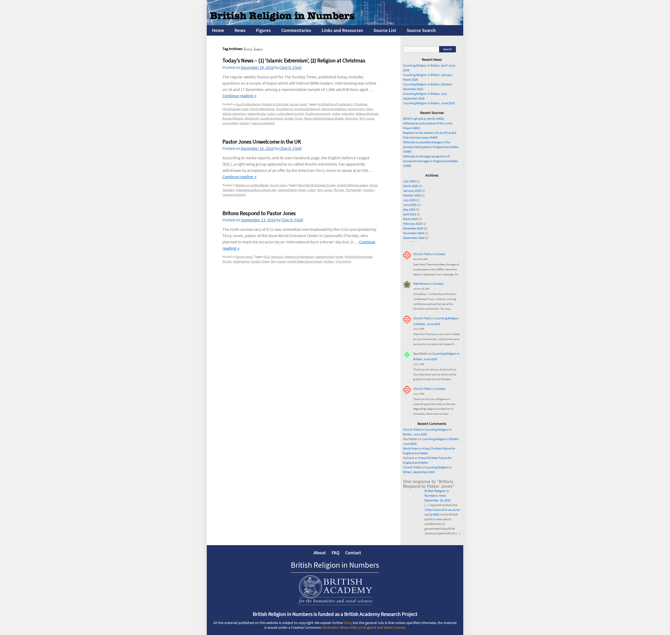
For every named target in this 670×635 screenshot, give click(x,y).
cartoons (277, 257)
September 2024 (414, 238)
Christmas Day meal (235, 109)
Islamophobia (256, 114)
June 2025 (410, 205)
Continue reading (239, 95)
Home (218, 30)
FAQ (335, 553)
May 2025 (409, 209)
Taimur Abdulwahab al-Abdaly (324, 118)
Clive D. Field (290, 67)
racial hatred (241, 261)
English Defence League (352, 185)
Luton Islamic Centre (290, 114)
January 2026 (412, 191)
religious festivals (366, 114)
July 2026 (409, 181)
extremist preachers (334, 109)
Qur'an (227, 261)
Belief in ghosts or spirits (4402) (423, 119)
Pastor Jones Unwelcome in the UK (261, 141)
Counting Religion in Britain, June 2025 (429, 103)
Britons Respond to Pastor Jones (259, 213)
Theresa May (353, 190)
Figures (263, 30)
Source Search (421, 30)
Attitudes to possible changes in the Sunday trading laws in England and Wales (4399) (431, 147)
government (356, 109)
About (320, 553)
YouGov (244, 123)
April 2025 (409, 214)
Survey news (298, 104)
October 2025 (412, 195)
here (347, 622)
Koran (302, 190)
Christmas (360, 104)
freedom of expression (299, 257)
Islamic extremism (234, 114)
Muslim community (318, 114)
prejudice (348, 114)
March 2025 (410, 219)
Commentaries (296, 30)
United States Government (304, 261)
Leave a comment (263, 123)
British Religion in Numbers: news (437, 493)
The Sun (338, 190)
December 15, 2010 (438, 500)
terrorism (351, 118)
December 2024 (413, 228)
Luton (271, 114)
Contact (440, 254)
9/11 (267, 257)
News (239, 30)
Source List (384, 30)
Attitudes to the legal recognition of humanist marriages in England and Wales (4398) (430, 161)
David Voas (410, 448)
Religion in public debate (252, 185)
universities (230, 123)
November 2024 (413, 233)
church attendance (248, 104)
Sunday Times (293, 118)
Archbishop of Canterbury (335, 104)
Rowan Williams (232, 118)
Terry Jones (366, 118)
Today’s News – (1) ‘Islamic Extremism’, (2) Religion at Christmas (293, 60)
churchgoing (284, 109)
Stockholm (252, 118)
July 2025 (409, 200)
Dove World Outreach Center (317, 185)
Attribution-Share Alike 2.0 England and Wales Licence (363, 627)
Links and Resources (342, 30)
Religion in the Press (275, 104)
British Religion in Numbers (335, 565)
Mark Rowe (420, 284)
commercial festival (307, 109)
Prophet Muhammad (358, 257)
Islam (369, 109)
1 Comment (343, 261)
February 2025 (412, 224)
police (336, 114)
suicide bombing (271, 118)
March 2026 (410, 186)
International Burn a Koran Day (256, 190)
